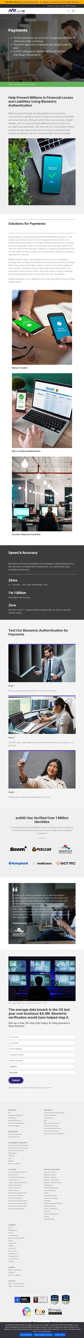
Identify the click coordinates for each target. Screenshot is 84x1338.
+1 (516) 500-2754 (18, 1286)
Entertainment (48, 1185)
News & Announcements (28, 2)
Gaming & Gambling (50, 1195)
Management (12, 1230)
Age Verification (13, 1175)
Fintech (46, 1193)
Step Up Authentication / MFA (17, 1203)
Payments (47, 1211)
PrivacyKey (12, 1118)
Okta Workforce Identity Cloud (18, 1148)
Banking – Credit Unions (51, 1180)
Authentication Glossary (51, 1131)
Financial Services (49, 1190)
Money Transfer (13, 1190)
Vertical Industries (20, 84)
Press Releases (13, 1235)
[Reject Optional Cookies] (81, 1330)
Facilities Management (51, 1188)
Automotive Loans (50, 1172)
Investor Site (12, 1243)
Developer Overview (15, 1134)
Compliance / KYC (14, 1180)
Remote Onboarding (15, 1198)
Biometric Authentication (16, 1123)
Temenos (11, 1156)
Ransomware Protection (16, 1195)
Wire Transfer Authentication (17, 1206)
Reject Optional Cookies (43, 1335)
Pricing (10, 1233)
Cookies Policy (13, 1259)
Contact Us (12, 1248)
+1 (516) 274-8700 (18, 1283)
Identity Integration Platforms (53, 1203)
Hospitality (47, 1201)
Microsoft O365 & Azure (16, 1150)
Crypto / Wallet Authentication (17, 1182)
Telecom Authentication (51, 1214)
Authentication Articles (51, 1126)
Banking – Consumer (50, 1177)
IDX (9, 1113)
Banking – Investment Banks (53, 1182)
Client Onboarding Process (52, 1128)
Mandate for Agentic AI (15, 1115)
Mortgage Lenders (50, 1206)
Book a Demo (12, 1251)
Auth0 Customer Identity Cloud (18, 1145)
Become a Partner (14, 1163)
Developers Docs (14, 1137)
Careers (11, 1246)
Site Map (11, 1261)
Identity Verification (14, 1120)
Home (10, 84)
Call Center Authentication (16, 1177)
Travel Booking (49, 1219)
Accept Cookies (26, 1335)
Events (10, 1240)
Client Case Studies (50, 1115)
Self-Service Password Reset (18, 1201)
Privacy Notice (13, 1256)
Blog (45, 1120)
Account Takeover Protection (17, 1172)
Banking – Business (50, 1175)
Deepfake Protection (15, 1185)
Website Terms (13, 1253)
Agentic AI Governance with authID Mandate (60, 2)
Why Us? (11, 1227)
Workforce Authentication (16, 1208)
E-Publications (48, 1118)
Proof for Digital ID (14, 1126)
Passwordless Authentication (17, 1193)
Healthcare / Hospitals (51, 1198)
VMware (11, 1161)
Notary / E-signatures (50, 1208)
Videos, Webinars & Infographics (54, 1133)
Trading (46, 1216)
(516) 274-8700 (70, 6)
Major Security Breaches (52, 1123)
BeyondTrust (12, 1153)
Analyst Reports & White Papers (54, 1113)
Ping (9, 1158)
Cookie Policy (60, 1335)
